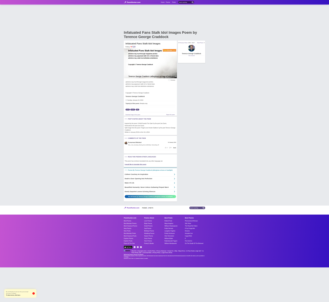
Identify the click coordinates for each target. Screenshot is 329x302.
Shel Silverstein (169, 236)
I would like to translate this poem (135, 164)
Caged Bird (188, 236)
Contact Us (170, 251)
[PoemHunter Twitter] (138, 247)
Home (163, 2)
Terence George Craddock (135, 96)
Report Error (182, 251)
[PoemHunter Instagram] (141, 247)
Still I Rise (188, 223)
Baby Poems (148, 223)
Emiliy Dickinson (169, 233)
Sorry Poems (148, 238)
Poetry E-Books (149, 243)
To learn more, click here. (13, 295)
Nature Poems (148, 236)
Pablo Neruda (168, 228)
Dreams (187, 231)
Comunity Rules (147, 252)
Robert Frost (168, 221)
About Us (134, 251)
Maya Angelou (168, 223)
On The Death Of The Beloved (194, 243)
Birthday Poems (149, 231)
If (185, 238)
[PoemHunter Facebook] (135, 247)
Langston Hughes (169, 231)
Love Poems (148, 221)
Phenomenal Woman (191, 221)
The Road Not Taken (191, 226)
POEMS (144, 208)
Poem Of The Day (129, 243)
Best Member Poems (130, 223)
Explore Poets (128, 241)
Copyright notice (142, 251)
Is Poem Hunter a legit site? (194, 251)
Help (176, 251)
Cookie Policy (151, 251)
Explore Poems (128, 238)
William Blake (168, 238)
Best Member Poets (130, 233)
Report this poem (170, 114)
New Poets (127, 231)
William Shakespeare (171, 226)
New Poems (127, 228)
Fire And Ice (188, 241)
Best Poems (127, 221)
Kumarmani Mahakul (134, 142)
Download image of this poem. (133, 114)
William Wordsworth (170, 243)
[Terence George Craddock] (191, 48)
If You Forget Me (190, 228)
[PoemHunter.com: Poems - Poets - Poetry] (132, 2)
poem (127, 109)
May (137, 109)
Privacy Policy (156, 252)
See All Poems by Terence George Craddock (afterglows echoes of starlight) (150, 196)
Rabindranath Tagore (170, 241)
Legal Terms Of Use (167, 252)
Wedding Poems (149, 233)
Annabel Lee (189, 233)
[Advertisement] (25, 284)
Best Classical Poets (130, 236)
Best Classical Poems (130, 226)
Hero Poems (148, 241)
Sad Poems (147, 228)
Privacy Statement (161, 251)
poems (132, 109)
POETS (151, 208)
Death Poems (148, 226)
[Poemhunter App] (128, 247)
